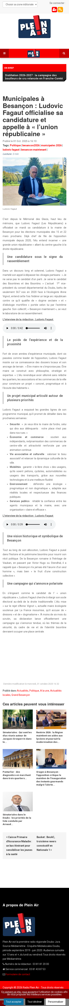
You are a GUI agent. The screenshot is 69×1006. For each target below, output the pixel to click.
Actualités (22, 690)
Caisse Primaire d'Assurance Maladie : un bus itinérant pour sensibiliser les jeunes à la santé (19, 846)
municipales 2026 (51, 145)
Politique (15, 145)
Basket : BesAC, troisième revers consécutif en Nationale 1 (46, 843)
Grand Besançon (21, 695)
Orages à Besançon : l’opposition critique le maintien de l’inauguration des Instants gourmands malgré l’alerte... (51, 778)
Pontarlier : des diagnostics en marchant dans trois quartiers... (17, 775)
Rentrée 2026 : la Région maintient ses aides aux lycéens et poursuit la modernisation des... (49, 737)
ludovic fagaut (11, 149)
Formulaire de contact (18, 974)
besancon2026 (30, 145)
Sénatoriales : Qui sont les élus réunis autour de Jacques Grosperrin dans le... (17, 737)
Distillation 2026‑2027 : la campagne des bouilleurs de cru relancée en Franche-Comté (34, 77)
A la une (44, 690)
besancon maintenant (33, 149)
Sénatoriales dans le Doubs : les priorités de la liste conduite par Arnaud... (17, 819)
